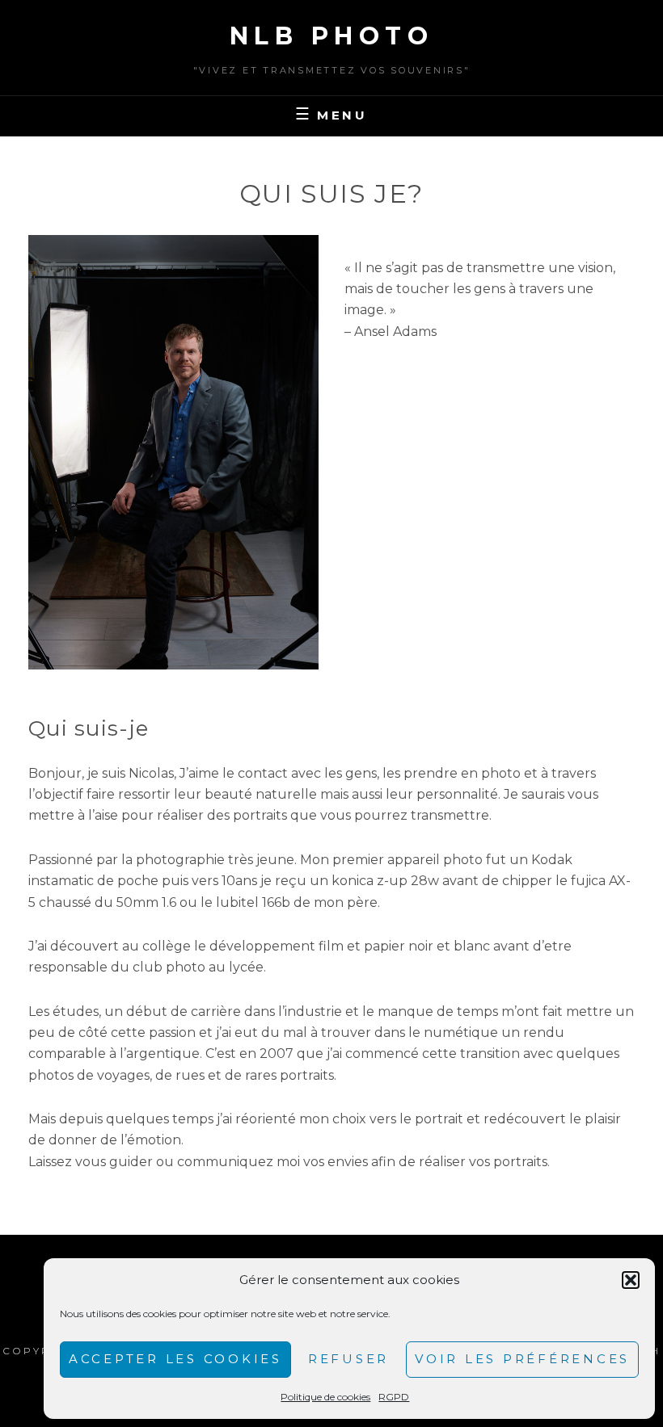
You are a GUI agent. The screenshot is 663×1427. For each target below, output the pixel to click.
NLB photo (332, 36)
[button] (631, 1280)
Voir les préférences (522, 1358)
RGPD (393, 1397)
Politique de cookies (325, 1397)
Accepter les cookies (175, 1358)
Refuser (348, 1358)
